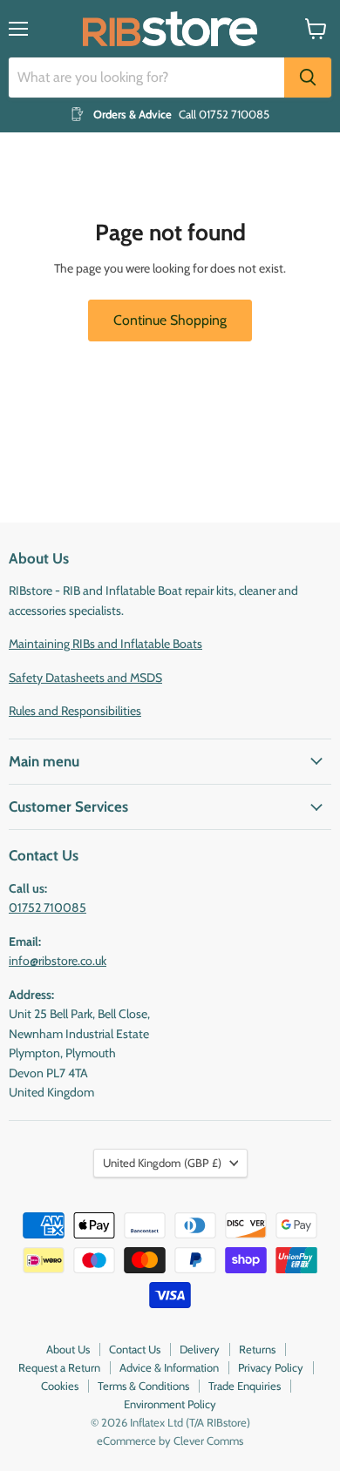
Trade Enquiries (244, 1386)
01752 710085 (47, 907)
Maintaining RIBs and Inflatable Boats (105, 643)
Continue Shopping (170, 320)
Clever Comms (208, 1440)
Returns (257, 1349)
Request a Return (59, 1367)
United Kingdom (162, 1163)
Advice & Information (169, 1367)
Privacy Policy (270, 1367)
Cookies (59, 1386)
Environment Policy (170, 1404)
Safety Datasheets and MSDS (85, 677)
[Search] (307, 77)
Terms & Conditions (143, 1386)
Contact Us (134, 1349)
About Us (68, 1349)
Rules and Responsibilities (75, 711)
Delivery (200, 1349)
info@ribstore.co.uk (57, 960)
